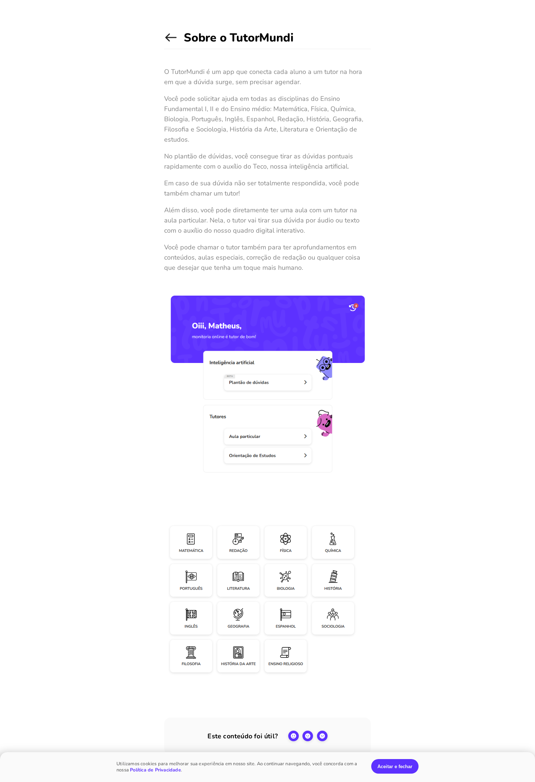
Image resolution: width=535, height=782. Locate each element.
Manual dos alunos (172, 41)
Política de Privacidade (155, 770)
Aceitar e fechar (394, 766)
